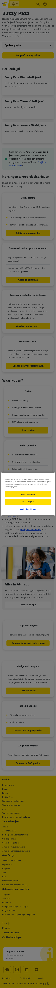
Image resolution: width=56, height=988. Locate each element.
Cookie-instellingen (28, 509)
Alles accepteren (28, 494)
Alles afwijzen (28, 502)
